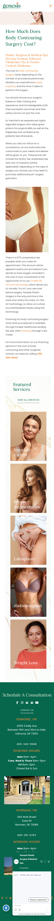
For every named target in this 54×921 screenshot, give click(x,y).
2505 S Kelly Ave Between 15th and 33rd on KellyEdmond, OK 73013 (27, 729)
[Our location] (51, 897)
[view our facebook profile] (17, 702)
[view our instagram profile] (22, 702)
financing (26, 330)
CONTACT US (27, 710)
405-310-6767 (26, 835)
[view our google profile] (27, 702)
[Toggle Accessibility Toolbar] (6, 908)
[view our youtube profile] (37, 702)
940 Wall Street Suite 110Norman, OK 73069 (26, 820)
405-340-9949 (27, 744)
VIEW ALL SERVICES (28, 400)
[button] (28, 400)
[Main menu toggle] (50, 5)
